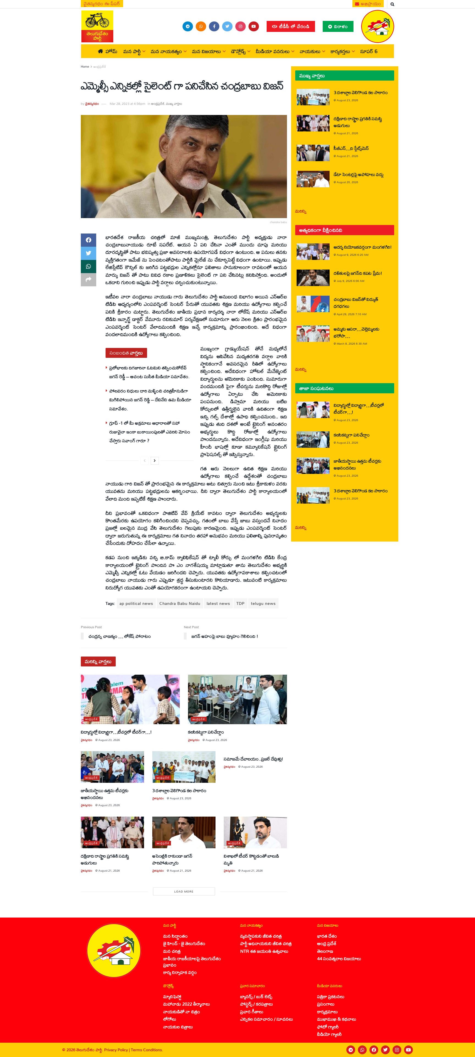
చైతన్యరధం (92, 103)
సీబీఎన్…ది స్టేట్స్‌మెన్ (351, 148)
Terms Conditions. (147, 1050)
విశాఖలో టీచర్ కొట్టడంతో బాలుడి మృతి (251, 859)
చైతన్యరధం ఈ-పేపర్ (102, 3)
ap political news (136, 603)
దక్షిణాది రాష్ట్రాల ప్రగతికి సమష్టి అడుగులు (105, 859)
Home (85, 67)
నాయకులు (310, 51)
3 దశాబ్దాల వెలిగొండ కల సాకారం (179, 790)
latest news (218, 603)
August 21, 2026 (109, 870)
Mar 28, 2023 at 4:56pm (127, 103)
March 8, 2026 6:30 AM (352, 343)
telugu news (263, 603)
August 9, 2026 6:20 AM (352, 254)
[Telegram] (350, 1049)
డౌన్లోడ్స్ (238, 51)
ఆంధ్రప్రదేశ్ (99, 67)
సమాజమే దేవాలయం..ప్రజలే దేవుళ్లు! (253, 758)
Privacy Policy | (117, 1050)
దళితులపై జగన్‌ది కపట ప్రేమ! (358, 273)
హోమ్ (111, 51)
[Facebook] (373, 1049)
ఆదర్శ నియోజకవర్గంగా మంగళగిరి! (363, 246)
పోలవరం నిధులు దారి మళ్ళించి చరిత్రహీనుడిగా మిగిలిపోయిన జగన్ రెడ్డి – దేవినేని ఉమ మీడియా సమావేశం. (150, 399)
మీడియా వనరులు (273, 51)
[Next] (155, 461)
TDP (240, 603)
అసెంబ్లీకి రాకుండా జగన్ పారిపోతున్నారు (172, 859)
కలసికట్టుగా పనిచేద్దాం (206, 731)
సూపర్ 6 (368, 51)
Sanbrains (463, 1050)
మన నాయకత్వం (166, 51)
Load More (184, 891)
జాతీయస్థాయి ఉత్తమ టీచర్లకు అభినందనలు (104, 794)
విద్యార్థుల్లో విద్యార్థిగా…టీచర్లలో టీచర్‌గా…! (116, 731)
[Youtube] (408, 1049)
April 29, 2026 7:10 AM (351, 314)
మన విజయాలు (206, 51)
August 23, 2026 (109, 740)
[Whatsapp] (362, 1049)
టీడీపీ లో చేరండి (294, 26)
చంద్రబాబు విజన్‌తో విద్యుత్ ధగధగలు (356, 303)
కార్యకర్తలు (340, 51)
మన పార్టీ (132, 51)
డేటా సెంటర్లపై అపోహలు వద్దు (359, 174)
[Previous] (144, 461)
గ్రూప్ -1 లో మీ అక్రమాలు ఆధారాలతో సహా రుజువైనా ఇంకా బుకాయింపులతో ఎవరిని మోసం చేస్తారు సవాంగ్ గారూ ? (149, 431)
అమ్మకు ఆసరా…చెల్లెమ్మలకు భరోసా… (356, 332)
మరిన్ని (300, 210)
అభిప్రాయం (370, 3)
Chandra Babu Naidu (179, 603)
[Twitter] (385, 1049)
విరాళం (340, 26)
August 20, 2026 (347, 182)
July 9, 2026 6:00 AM (350, 281)
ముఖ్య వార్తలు (174, 103)
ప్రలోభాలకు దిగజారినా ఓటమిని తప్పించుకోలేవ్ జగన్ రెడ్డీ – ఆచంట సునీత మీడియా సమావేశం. (149, 372)
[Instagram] (397, 1049)
